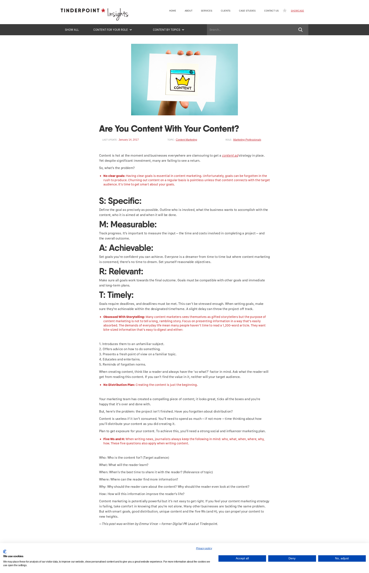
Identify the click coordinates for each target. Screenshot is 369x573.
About (188, 10)
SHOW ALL (72, 29)
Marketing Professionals (247, 139)
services (206, 10)
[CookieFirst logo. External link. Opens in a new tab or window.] (4, 552)
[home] (95, 15)
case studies (247, 10)
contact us (271, 10)
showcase (297, 10)
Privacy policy (204, 548)
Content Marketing (186, 139)
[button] (112, 29)
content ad (230, 155)
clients (225, 10)
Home (172, 10)
